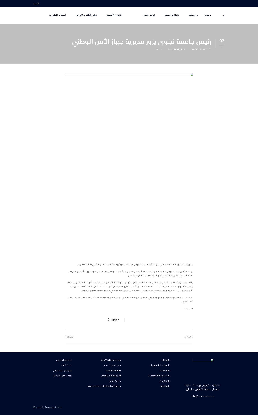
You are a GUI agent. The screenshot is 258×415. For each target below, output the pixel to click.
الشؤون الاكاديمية (114, 15)
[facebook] (224, 3)
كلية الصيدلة (165, 370)
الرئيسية (208, 15)
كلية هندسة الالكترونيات (160, 365)
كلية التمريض (164, 381)
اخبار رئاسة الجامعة (176, 49)
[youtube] (218, 3)
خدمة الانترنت (66, 365)
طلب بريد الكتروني (64, 360)
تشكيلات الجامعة (171, 15)
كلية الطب (166, 360)
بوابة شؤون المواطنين (62, 376)
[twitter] (218, 407)
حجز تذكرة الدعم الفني (62, 370)
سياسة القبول (115, 381)
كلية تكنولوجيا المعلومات (159, 376)
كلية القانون (165, 386)
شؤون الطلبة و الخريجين (86, 15)
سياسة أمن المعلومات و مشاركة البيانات (104, 386)
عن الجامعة (193, 15)
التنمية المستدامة (113, 370)
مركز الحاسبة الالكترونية (111, 360)
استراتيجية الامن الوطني (111, 376)
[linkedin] (213, 407)
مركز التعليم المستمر (112, 365)
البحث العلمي (149, 15)
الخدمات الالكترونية (57, 15)
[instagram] (213, 3)
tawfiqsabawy (199, 49)
